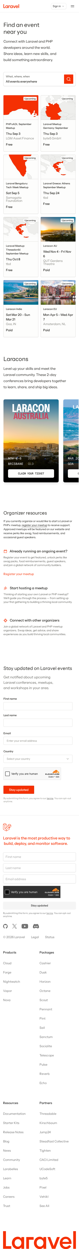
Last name (10, 715)
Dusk (43, 972)
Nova (7, 1000)
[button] (37, 759)
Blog (6, 1141)
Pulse (43, 1064)
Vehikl (44, 1197)
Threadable (48, 1114)
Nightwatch (11, 981)
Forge (7, 972)
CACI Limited (49, 1160)
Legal (35, 937)
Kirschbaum (48, 1123)
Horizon (45, 981)
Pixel (43, 1187)
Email (7, 733)
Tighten (45, 1150)
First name (10, 698)
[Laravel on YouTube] (24, 926)
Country (8, 751)
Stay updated (19, 790)
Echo (43, 1083)
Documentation (14, 1114)
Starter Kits (11, 1123)
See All (44, 1206)
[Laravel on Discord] (36, 926)
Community (11, 1160)
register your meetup (34, 525)
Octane (45, 991)
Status (49, 937)
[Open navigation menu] (72, 6)
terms (50, 798)
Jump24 (45, 1132)
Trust (6, 1206)
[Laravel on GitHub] (5, 926)
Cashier (45, 963)
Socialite (46, 1046)
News (7, 1150)
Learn (7, 1178)
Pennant (46, 1009)
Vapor (7, 991)
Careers (9, 1197)
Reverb (45, 1074)
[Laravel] (11, 6)
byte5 (44, 1178)
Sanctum (46, 1037)
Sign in (57, 6)
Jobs (6, 1187)
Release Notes (13, 1132)
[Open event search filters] (68, 79)
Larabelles (10, 1169)
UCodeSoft (47, 1169)
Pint (42, 1018)
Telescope (47, 1055)
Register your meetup (18, 574)
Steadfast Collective (54, 1141)
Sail (42, 1028)
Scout (44, 1000)
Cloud (7, 963)
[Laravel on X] (14, 926)
